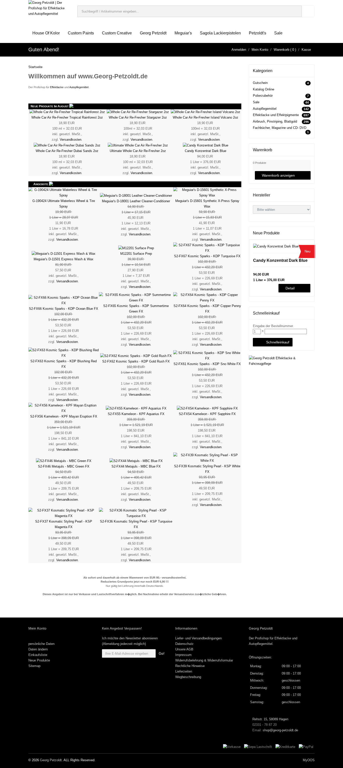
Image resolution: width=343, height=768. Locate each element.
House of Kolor (46, 33)
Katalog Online (263, 89)
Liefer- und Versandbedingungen (198, 638)
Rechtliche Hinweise (190, 666)
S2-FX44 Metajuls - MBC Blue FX (136, 466)
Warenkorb (281, 50)
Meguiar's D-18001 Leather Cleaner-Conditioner (136, 201)
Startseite (35, 67)
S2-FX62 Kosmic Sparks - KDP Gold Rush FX (136, 361)
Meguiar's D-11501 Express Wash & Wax (63, 259)
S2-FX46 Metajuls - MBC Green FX (63, 466)
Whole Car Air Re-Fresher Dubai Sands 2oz (67, 151)
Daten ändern (38, 649)
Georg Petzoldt (153, 33)
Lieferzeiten (183, 671)
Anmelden (239, 50)
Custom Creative (117, 33)
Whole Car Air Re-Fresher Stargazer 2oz (138, 117)
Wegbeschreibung (188, 677)
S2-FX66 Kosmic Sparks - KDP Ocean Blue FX (63, 309)
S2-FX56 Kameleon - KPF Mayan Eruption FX (63, 416)
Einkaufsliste (37, 655)
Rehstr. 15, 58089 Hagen (269, 719)
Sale (278, 33)
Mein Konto (260, 50)
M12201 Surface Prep (136, 253)
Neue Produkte (39, 660)
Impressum (183, 655)
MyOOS (309, 760)
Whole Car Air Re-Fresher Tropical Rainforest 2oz (67, 117)
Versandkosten (70, 139)
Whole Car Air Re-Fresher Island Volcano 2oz (205, 117)
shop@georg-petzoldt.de (280, 730)
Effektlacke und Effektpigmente (276, 115)
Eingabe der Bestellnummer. (273, 326)
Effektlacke (57, 87)
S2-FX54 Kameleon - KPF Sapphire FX (207, 414)
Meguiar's (183, 33)
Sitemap (34, 666)
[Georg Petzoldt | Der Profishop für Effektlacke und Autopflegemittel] (49, 8)
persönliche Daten (41, 644)
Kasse (306, 50)
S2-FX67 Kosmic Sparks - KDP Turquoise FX (207, 256)
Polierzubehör (263, 95)
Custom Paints (81, 33)
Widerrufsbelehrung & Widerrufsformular (204, 660)
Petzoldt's (257, 33)
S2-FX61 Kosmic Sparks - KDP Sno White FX (207, 364)
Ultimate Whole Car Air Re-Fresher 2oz (138, 151)
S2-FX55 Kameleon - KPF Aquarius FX (136, 414)
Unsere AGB (184, 649)
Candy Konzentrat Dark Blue (205, 151)
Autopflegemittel (78, 87)
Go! (161, 653)
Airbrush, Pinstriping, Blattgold (275, 121)
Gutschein (260, 83)
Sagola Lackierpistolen (220, 33)
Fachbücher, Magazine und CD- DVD (279, 128)
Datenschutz (184, 644)
